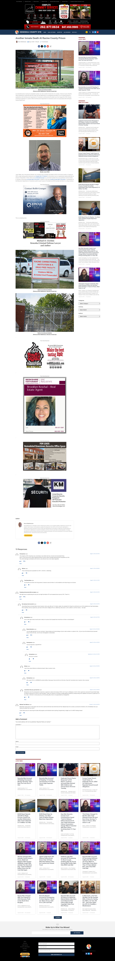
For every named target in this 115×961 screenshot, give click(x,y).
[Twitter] (95, 32)
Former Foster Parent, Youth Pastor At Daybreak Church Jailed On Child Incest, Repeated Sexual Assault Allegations (89, 155)
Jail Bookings (67, 32)
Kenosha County (28, 1)
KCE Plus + (74, 32)
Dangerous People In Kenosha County (77, 1)
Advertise (59, 32)
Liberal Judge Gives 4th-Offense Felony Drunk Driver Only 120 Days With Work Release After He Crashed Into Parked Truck (46, 861)
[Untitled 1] (44, 368)
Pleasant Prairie (44, 1)
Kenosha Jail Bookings (25, 946)
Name (17, 741)
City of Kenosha (19, 1)
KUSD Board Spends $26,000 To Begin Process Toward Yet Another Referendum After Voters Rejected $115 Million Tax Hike (89, 187)
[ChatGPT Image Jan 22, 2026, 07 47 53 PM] (44, 213)
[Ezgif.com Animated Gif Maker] (44, 136)
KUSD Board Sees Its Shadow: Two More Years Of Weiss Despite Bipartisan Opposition (89, 218)
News (45, 32)
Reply (21, 563)
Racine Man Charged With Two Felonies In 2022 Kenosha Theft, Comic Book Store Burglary (24, 899)
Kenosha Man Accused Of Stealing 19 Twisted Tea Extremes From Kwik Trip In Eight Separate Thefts (89, 88)
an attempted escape (39, 177)
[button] (90, 32)
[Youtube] (98, 32)
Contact (25, 950)
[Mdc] (44, 246)
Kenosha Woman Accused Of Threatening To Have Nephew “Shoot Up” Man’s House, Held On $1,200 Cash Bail (46, 899)
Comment (18, 724)
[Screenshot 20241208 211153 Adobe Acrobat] (44, 507)
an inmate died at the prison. (33, 179)
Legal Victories (52, 32)
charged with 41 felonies (41, 176)
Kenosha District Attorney (54, 1)
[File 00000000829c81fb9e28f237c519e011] (44, 470)
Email (17, 746)
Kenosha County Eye (30, 32)
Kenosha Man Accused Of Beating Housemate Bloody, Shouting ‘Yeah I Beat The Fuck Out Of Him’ (88, 59)
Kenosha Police (65, 1)
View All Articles (28, 535)
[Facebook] (93, 32)
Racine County (36, 1)
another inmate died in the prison (58, 179)
